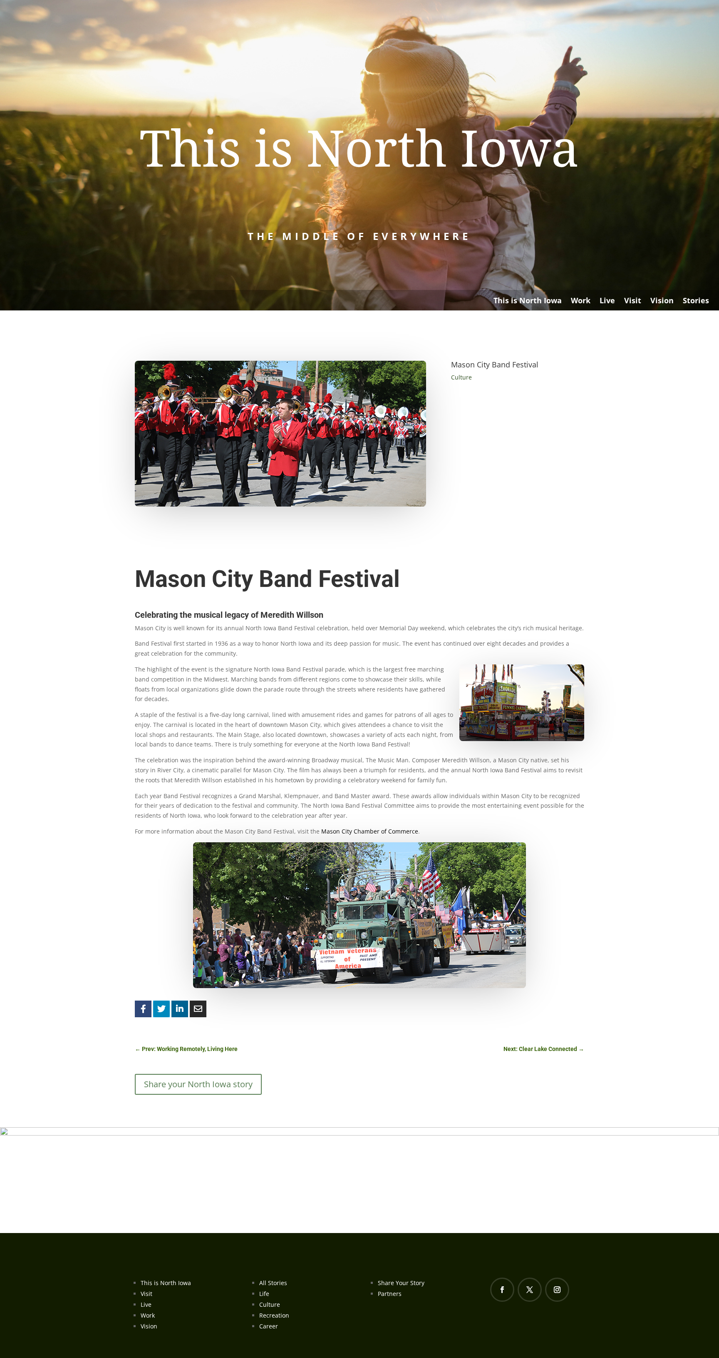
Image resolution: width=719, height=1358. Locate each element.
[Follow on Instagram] (557, 1290)
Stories (696, 301)
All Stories (273, 1283)
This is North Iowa (527, 301)
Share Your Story (401, 1283)
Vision (662, 301)
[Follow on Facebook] (502, 1290)
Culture (461, 377)
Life (264, 1294)
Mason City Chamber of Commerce (369, 831)
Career (268, 1326)
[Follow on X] (530, 1290)
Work (580, 301)
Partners (390, 1294)
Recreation (274, 1315)
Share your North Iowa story (198, 1084)
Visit (632, 301)
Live (607, 301)
